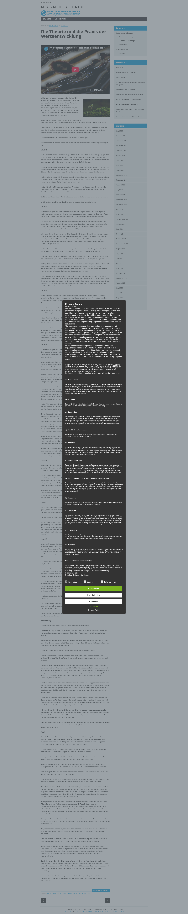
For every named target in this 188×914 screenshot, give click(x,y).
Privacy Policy (93, 610)
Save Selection (93, 595)
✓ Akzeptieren (93, 589)
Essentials (72, 582)
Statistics (90, 582)
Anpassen (94, 606)
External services (111, 582)
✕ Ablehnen (93, 601)
